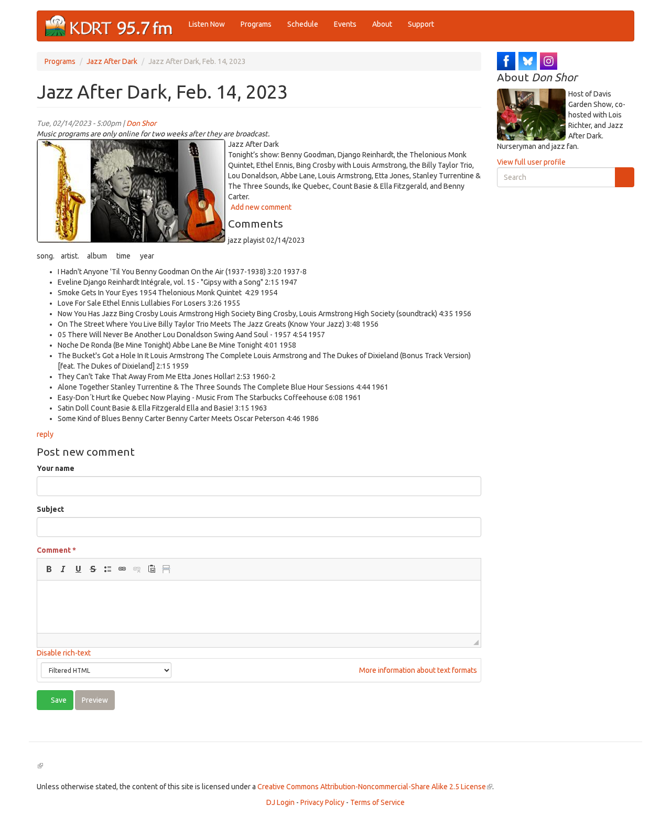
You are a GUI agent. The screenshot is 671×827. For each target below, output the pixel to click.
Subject (50, 509)
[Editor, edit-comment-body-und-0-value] (259, 607)
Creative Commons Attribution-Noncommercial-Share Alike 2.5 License (374, 786)
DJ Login (280, 802)
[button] (48, 569)
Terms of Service (377, 802)
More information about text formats (417, 670)
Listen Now (207, 24)
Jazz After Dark (111, 61)
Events (345, 24)
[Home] (113, 26)
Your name (55, 468)
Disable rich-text (64, 653)
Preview (95, 700)
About (382, 24)
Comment (56, 550)
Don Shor (141, 123)
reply (45, 434)
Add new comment (261, 207)
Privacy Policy (322, 802)
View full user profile (531, 162)
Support (421, 24)
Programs (256, 24)
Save (58, 700)
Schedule (302, 24)
